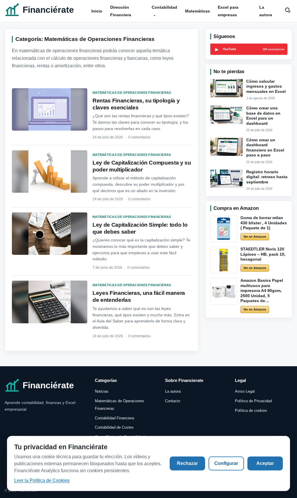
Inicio (96, 11)
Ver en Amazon (254, 236)
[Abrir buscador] (288, 11)
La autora (173, 391)
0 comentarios (139, 137)
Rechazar (187, 463)
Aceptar (265, 463)
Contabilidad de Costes (114, 427)
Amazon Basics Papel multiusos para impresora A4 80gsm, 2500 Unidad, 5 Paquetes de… (261, 290)
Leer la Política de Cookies (42, 480)
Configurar (226, 463)
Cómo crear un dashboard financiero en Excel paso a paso (265, 148)
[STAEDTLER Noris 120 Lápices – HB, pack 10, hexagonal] (223, 260)
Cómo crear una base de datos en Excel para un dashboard (263, 116)
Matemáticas (197, 11)
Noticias (101, 391)
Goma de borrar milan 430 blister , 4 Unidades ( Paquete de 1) (263, 222)
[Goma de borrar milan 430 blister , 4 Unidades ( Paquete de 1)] (223, 228)
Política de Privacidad (253, 401)
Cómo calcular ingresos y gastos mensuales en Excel (266, 86)
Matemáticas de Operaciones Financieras (132, 92)
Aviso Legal (245, 391)
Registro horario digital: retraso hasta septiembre (266, 176)
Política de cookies (251, 410)
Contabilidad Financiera (114, 418)
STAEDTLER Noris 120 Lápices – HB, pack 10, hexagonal (262, 254)
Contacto (172, 401)
